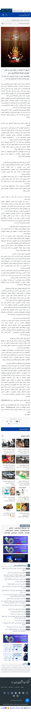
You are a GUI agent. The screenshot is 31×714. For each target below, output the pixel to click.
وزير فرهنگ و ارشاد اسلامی (20, 528)
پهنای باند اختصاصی (16, 667)
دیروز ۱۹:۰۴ (28, 627)
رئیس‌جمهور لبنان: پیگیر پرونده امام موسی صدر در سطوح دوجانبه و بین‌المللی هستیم (14, 595)
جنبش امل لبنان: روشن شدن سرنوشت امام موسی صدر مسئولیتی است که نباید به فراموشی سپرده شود (13, 602)
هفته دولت (27, 533)
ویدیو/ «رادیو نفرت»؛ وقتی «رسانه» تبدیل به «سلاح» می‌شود (14, 569)
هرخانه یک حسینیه (23, 429)
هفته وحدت (20, 533)
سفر (28, 528)
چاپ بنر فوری (26, 667)
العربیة (18, 11)
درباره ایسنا (11, 687)
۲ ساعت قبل (28, 579)
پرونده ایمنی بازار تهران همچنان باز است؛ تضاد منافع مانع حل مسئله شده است (14, 617)
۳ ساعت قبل (28, 586)
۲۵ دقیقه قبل (28, 568)
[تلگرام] (15, 693)
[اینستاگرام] (4, 693)
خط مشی (17, 687)
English (14, 11)
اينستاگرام (16, 530)
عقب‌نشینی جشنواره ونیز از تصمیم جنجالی (16, 599)
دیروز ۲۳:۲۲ (28, 623)
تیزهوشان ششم (4, 669)
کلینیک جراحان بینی (15, 671)
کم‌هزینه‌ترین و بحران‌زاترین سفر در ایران (17, 573)
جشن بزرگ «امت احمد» (20, 620)
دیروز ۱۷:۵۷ (28, 629)
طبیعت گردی (7, 533)
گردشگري (11, 528)
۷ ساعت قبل (28, 614)
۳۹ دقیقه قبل (28, 575)
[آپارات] (13, 696)
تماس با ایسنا (4, 687)
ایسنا (24, 14)
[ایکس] (8, 693)
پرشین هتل (22, 671)
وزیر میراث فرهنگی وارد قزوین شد (18, 612)
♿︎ (27, 700)
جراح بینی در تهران (6, 667)
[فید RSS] (17, 696)
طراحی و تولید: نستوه (15, 700)
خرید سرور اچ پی (12, 669)
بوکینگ (28, 671)
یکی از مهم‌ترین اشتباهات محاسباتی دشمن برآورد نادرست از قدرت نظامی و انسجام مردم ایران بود (14, 576)
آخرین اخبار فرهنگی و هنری (20, 565)
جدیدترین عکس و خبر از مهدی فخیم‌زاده (16, 584)
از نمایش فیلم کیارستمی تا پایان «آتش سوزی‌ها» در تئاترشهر (14, 624)
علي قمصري (14, 533)
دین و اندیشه (26, 20)
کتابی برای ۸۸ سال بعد (20, 581)
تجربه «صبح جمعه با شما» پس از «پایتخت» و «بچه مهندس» (14, 587)
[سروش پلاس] (19, 693)
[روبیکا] (26, 693)
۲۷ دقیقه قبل (28, 572)
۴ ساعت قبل (28, 601)
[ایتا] (23, 693)
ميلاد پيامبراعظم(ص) (24, 530)
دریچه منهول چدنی (5, 671)
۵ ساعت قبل (28, 611)
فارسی (21, 11)
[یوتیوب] (11, 693)
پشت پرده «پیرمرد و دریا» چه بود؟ (18, 614)
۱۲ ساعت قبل (28, 616)
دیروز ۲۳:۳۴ (28, 620)
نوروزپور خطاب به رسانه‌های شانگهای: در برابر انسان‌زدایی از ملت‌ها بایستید (16, 630)
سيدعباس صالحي (9, 530)
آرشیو (11, 10)
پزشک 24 (19, 669)
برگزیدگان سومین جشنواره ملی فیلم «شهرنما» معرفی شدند (14, 606)
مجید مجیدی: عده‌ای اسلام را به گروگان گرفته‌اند (15, 579)
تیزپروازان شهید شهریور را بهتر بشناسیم (17, 609)
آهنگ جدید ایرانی (26, 669)
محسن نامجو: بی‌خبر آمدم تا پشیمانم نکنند (16, 627)
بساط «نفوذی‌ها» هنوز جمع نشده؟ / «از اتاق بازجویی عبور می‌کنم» (14, 591)
